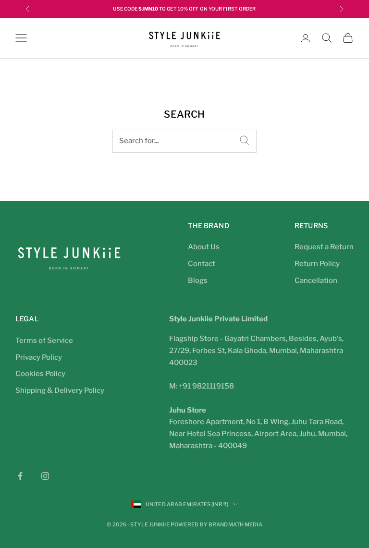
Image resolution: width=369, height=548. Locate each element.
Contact (201, 263)
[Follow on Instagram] (45, 476)
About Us (204, 247)
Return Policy (317, 263)
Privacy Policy (38, 357)
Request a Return (324, 247)
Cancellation (316, 280)
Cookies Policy (40, 373)
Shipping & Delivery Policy (59, 390)
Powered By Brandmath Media (216, 524)
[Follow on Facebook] (20, 476)
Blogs (198, 280)
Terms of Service (44, 340)
